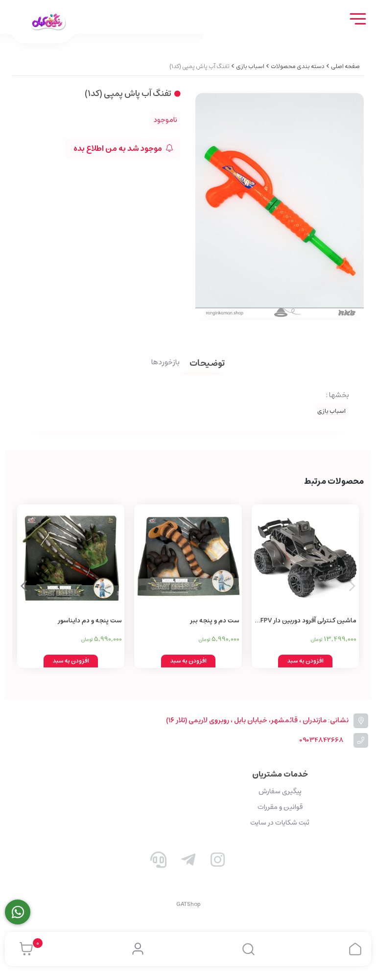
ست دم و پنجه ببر (214, 620)
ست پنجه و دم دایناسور (90, 620)
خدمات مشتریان (280, 774)
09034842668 (321, 740)
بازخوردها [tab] (165, 363)
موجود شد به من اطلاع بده (118, 148)
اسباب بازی (250, 66)
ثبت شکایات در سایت (279, 823)
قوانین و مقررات (280, 807)
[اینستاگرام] (218, 862)
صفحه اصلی (345, 66)
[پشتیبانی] (158, 862)
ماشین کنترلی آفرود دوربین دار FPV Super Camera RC (308, 621)
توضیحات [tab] (207, 364)
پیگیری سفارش (280, 791)
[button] (23, 586)
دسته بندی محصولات (298, 66)
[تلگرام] (188, 862)
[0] (24, 949)
